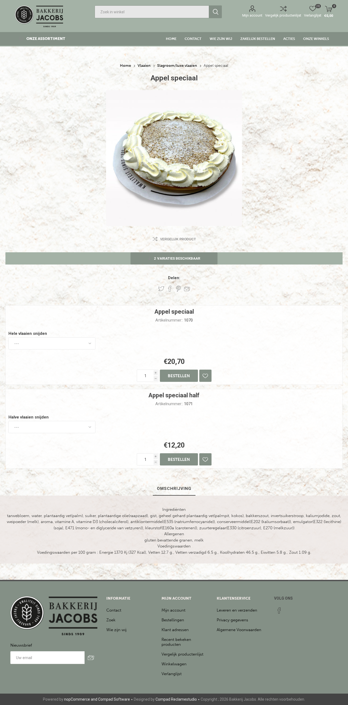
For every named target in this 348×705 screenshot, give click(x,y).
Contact (113, 610)
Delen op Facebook (170, 289)
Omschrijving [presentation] (174, 488)
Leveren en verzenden (237, 610)
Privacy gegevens (232, 620)
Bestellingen (172, 620)
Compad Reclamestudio (176, 699)
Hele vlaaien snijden (27, 333)
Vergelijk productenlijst (283, 15)
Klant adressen (175, 629)
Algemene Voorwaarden (239, 629)
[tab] (174, 489)
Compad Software (114, 699)
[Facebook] (279, 610)
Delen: (174, 277)
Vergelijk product (178, 239)
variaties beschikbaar (177, 258)
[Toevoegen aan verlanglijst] (205, 376)
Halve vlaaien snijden (28, 417)
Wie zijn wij (116, 629)
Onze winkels (316, 39)
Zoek (111, 620)
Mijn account (252, 15)
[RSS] (289, 609)
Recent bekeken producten (176, 642)
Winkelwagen (174, 664)
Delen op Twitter (161, 289)
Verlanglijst (171, 673)
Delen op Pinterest (178, 289)
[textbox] (152, 11)
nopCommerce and (80, 699)
